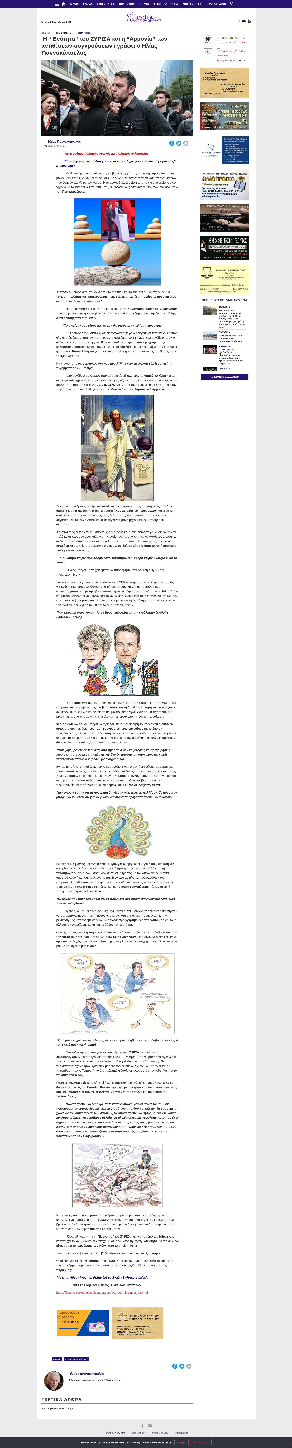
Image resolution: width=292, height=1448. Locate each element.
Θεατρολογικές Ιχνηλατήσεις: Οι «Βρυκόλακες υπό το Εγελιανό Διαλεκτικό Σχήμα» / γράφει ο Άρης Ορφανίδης (231, 356)
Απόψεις (188, 4)
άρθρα (57, 1359)
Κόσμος (144, 4)
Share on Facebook (171, 143)
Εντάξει (181, 1442)
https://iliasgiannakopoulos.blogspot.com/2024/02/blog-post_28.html (102, 1292)
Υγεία (174, 4)
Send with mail (185, 143)
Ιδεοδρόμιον (64, 32)
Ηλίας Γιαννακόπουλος (64, 141)
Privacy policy (201, 1442)
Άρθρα (45, 32)
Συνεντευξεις (106, 4)
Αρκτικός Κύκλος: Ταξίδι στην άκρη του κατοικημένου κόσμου (231, 338)
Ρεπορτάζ (160, 4)
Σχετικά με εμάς (160, 1433)
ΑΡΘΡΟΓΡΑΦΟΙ (217, 4)
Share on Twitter (178, 143)
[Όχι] (287, 1442)
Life (200, 4)
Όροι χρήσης (139, 1433)
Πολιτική (84, 32)
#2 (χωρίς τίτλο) (64, 4)
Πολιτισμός (126, 4)
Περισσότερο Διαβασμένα (224, 377)
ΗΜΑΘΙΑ (73, 4)
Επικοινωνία (181, 1433)
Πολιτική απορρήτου (115, 1433)
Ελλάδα (88, 4)
